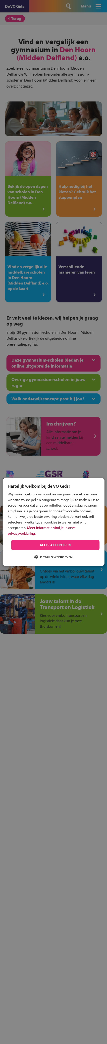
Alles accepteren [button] (55, 545)
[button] (53, 557)
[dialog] (54, 522)
